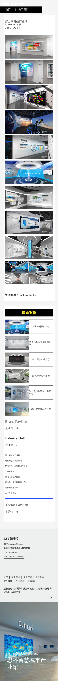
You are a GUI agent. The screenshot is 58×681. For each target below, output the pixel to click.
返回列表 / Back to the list (21, 295)
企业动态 (20, 581)
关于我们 (23, 9)
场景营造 (39, 577)
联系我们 (32, 581)
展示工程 (27, 577)
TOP (50, 597)
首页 (8, 9)
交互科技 (8, 581)
